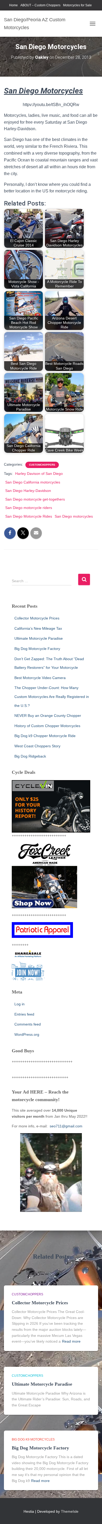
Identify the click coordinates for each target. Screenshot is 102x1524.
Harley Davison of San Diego (39, 473)
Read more (71, 1341)
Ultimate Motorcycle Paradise (38, 638)
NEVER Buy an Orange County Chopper (47, 715)
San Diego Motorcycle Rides (28, 516)
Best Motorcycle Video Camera (40, 678)
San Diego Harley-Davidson (28, 490)
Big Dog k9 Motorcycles (33, 1439)
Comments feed (27, 1024)
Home (13, 5)
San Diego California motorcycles (32, 482)
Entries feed (24, 1014)
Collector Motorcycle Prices (36, 618)
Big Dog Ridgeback (30, 756)
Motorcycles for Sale (77, 5)
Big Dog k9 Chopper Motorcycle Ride (45, 736)
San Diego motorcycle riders (28, 508)
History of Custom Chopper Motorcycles (47, 726)
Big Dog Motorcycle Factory (37, 649)
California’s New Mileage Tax (38, 628)
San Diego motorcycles (74, 516)
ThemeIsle (69, 1511)
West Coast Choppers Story (37, 746)
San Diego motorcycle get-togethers (35, 499)
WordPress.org (26, 1034)
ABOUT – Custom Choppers (40, 5)
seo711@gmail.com (65, 1126)
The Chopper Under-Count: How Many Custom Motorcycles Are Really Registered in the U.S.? (51, 696)
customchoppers (42, 464)
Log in (19, 1004)
